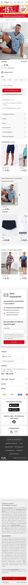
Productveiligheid (7, 132)
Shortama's (13, 19)
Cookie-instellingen (21, 582)
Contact (3, 352)
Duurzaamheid (6, 127)
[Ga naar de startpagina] (6, 2)
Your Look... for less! (8, 379)
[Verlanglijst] (22, 2)
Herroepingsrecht (10, 450)
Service (3, 384)
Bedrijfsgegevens (19, 447)
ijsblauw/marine (8, 72)
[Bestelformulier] (19, 2)
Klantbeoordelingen (8, 136)
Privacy (21, 443)
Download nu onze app (14, 402)
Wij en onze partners (7, 507)
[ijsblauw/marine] (2, 72)
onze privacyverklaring (13, 569)
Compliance (19, 450)
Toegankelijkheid (9, 447)
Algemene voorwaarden (11, 443)
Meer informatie (15, 525)
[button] (2, 2)
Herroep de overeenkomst (14, 439)
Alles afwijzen (5, 582)
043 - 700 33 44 (7, 374)
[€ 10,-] (9, 155)
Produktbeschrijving (8, 114)
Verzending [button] (11, 68)
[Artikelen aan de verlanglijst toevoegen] (24, 90)
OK (14, 578)
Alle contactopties (9, 361)
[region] (14, 543)
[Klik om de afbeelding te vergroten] (25, 57)
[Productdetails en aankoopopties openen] (16, 203)
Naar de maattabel (7, 85)
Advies (3, 388)
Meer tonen (10, 338)
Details (4, 118)
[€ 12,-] (9, 263)
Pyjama (7, 19)
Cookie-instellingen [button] (14, 454)
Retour (4, 123)
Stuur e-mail (7, 357)
